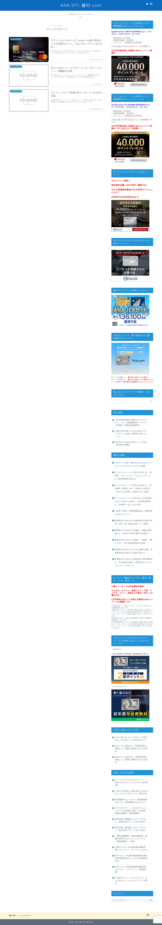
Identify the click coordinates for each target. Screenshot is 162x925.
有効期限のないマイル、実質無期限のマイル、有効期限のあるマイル (131, 800)
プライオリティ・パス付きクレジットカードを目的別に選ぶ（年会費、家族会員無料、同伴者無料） (131, 810)
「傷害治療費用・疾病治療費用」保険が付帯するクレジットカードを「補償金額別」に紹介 (131, 838)
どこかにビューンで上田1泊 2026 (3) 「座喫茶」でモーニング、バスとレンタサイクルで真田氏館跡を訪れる (133, 475)
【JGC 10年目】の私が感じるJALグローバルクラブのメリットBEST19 (131, 792)
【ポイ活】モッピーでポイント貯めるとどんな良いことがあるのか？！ (131, 738)
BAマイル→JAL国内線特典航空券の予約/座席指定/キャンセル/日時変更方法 (131, 858)
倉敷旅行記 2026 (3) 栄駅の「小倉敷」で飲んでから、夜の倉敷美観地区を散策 (134, 541)
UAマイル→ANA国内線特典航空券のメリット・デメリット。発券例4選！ (130, 869)
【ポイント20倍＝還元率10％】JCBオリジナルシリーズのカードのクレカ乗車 (133, 464)
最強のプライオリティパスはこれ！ (81, 15)
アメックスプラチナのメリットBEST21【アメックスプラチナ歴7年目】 (131, 782)
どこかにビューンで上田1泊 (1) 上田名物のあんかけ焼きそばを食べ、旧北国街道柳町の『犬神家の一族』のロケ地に (133, 501)
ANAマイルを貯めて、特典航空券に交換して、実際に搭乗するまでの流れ (131, 759)
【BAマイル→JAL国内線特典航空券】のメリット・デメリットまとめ (131, 848)
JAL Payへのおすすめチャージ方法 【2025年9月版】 (131, 443)
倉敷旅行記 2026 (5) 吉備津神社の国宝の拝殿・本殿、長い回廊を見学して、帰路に (134, 522)
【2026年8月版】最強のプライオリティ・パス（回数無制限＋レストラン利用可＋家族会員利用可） (131, 422)
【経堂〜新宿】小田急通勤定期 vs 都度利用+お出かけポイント (133, 512)
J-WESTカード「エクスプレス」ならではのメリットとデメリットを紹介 (131, 880)
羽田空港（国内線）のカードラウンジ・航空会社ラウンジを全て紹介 (131, 828)
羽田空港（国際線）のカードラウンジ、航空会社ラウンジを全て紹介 (131, 820)
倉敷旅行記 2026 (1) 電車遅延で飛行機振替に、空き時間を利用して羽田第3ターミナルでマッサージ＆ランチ (134, 562)
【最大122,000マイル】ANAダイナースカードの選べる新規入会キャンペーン (131, 433)
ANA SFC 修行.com (81, 5)
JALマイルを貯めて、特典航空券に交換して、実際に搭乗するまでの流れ (131, 748)
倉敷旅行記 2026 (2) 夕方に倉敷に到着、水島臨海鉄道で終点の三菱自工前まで (134, 551)
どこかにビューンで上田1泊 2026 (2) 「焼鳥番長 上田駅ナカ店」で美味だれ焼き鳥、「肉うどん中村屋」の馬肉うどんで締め (133, 488)
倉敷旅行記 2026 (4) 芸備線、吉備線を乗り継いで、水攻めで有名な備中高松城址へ (134, 532)
